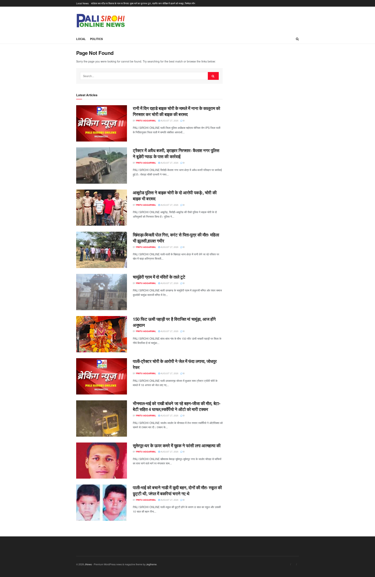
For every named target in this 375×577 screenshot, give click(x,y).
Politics (96, 39)
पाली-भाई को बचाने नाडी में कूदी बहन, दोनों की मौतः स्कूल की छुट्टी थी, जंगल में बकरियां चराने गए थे (177, 490)
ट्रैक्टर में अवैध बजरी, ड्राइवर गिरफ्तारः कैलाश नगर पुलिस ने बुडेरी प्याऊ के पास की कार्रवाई (176, 153)
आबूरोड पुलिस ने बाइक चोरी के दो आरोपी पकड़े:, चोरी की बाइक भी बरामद (174, 195)
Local (81, 39)
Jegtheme (151, 564)
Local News (82, 3)
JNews (88, 564)
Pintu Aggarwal (146, 120)
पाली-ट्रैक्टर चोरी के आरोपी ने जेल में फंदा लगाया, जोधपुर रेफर (175, 364)
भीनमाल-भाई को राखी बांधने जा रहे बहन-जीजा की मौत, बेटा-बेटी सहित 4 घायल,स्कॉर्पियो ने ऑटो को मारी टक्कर (176, 406)
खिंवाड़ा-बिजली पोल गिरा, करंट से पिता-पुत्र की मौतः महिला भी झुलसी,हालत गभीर (176, 238)
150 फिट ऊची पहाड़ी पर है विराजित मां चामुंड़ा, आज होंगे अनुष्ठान (174, 322)
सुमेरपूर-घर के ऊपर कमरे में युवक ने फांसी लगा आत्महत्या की (177, 445)
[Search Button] (213, 76)
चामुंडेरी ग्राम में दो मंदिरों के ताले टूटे (159, 277)
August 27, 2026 (169, 120)
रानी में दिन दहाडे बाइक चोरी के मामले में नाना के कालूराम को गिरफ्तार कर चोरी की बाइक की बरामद (176, 111)
